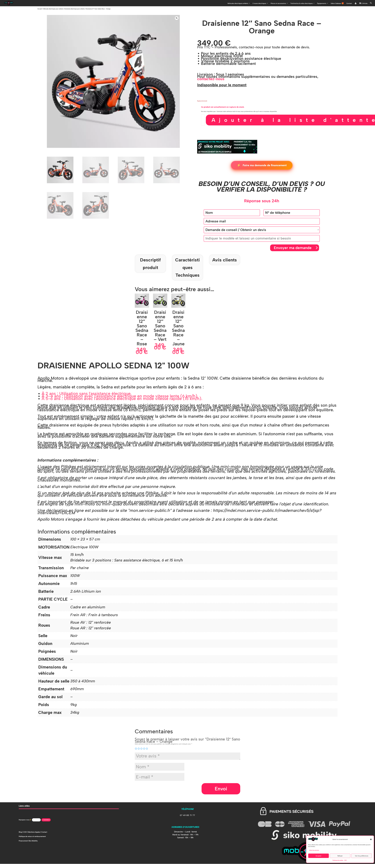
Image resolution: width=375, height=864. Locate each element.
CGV (345, 860)
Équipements (321, 3)
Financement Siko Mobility (28, 841)
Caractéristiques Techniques (187, 267)
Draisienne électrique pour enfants (74, 9)
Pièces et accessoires (278, 3)
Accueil (40, 9)
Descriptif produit (150, 263)
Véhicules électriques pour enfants (53, 9)
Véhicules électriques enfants (237, 3)
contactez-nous (210, 79)
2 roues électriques (259, 3)
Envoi (221, 789)
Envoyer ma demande (293, 248)
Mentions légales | (34, 832)
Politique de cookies (338, 860)
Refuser (340, 856)
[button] (371, 839)
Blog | (21, 832)
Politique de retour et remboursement (32, 836)
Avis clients (224, 260)
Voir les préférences (361, 856)
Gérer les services (314, 850)
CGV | (25, 832)
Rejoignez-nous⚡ (25, 820)
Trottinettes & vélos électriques (301, 3)
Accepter (318, 856)
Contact (349, 3)
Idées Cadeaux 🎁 (337, 3)
